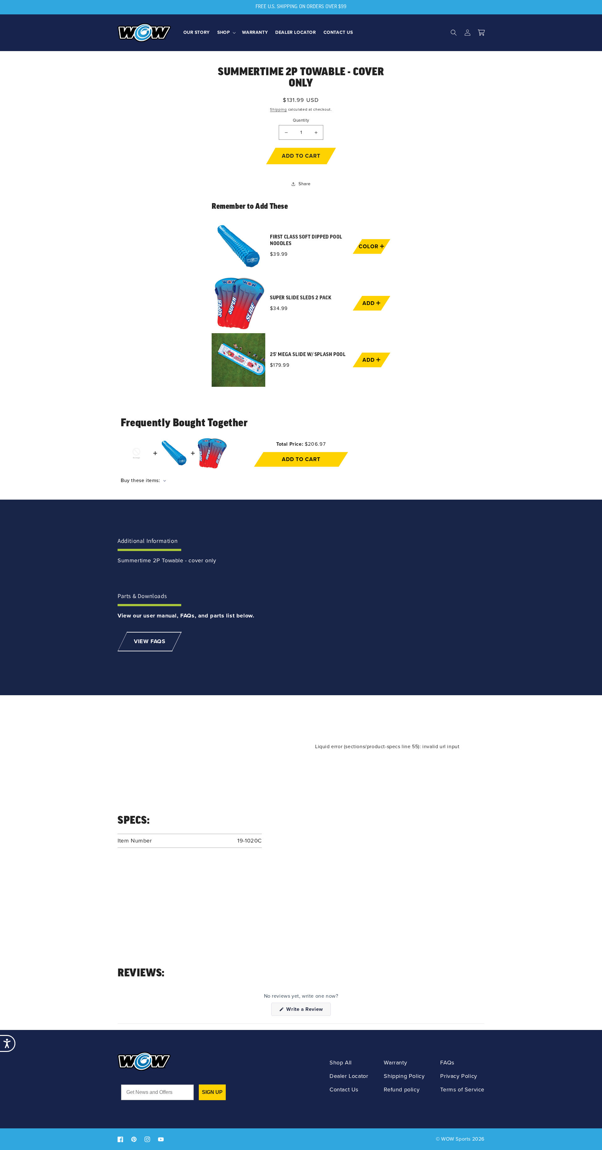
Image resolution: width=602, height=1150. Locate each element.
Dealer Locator (349, 1076)
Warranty (395, 1062)
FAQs (447, 1062)
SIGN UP (212, 1092)
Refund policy (402, 1089)
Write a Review (308, 1010)
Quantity (301, 120)
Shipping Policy (404, 1076)
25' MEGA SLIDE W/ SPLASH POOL (308, 354)
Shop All (341, 1062)
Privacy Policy (458, 1076)
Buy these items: (141, 480)
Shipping (278, 109)
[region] (301, 303)
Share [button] (304, 184)
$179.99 (279, 365)
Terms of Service (462, 1089)
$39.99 (279, 254)
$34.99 (279, 308)
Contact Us (344, 1089)
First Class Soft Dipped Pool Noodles (306, 240)
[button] (226, 32)
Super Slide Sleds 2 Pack (300, 298)
